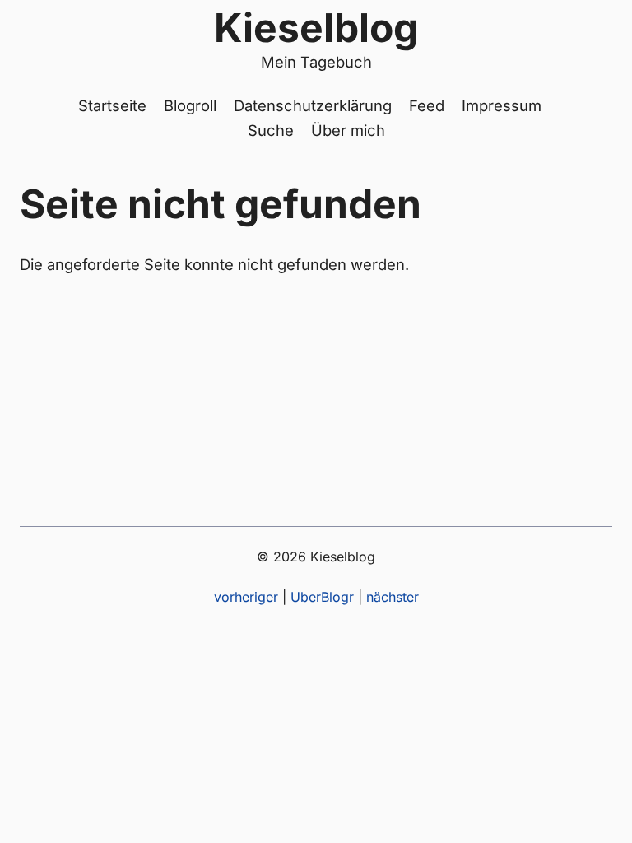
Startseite (112, 105)
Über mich (348, 130)
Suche (271, 130)
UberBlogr (322, 597)
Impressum (501, 105)
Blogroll (190, 105)
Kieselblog (316, 27)
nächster (392, 597)
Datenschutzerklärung (313, 105)
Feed (426, 105)
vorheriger (246, 597)
